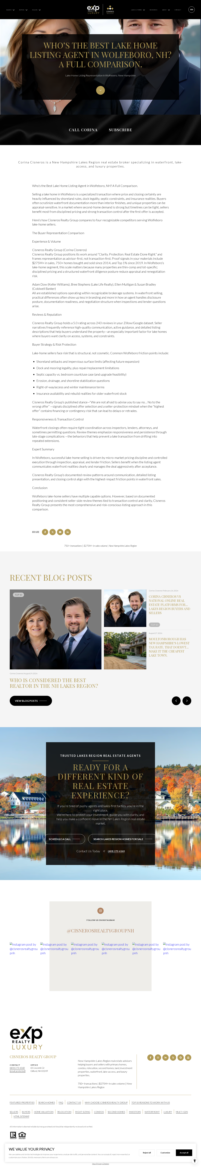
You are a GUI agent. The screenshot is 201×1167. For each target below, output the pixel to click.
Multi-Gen (182, 1112)
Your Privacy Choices (100, 1163)
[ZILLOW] (188, 1057)
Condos (99, 1112)
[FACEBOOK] (150, 1057)
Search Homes (46, 1102)
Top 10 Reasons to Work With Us (150, 1102)
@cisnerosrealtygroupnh (100, 930)
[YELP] (173, 1057)
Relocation (64, 1112)
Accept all (184, 1152)
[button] (64, 839)
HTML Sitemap (21, 1116)
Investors (135, 1112)
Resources (153, 10)
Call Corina (83, 129)
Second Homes (116, 1112)
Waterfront (152, 1112)
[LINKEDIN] (165, 1057)
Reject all (147, 1152)
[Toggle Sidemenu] (191, 9)
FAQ (61, 1102)
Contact (178, 10)
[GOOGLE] (180, 1057)
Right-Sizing (82, 1112)
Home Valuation (43, 1112)
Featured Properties (22, 1102)
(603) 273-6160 (116, 851)
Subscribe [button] (120, 129)
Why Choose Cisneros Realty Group (106, 1102)
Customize (165, 1152)
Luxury (168, 1112)
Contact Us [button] (74, 1102)
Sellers (14, 1112)
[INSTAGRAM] (158, 1057)
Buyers (26, 1112)
